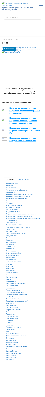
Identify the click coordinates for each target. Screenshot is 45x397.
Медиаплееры (11, 257)
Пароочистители (12, 286)
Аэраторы (9, 201)
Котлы (8, 238)
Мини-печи (10, 266)
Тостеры (9, 323)
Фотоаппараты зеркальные (16, 336)
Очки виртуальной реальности (17, 284)
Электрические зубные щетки (17, 347)
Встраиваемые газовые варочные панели (21, 214)
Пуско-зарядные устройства (16, 294)
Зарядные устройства (14, 225)
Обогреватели (11, 281)
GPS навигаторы (12, 183)
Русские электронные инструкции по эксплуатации (17, 8)
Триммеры (9, 325)
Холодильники (11, 340)
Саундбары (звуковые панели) (17, 301)
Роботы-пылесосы (12, 299)
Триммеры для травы (13, 327)
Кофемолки (10, 244)
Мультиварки (10, 270)
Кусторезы (10, 249)
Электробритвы (11, 351)
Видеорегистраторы (13, 207)
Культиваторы (11, 247)
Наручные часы (11, 275)
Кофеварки (10, 240)
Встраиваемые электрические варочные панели (23, 218)
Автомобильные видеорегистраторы (19, 194)
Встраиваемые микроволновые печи (19, 216)
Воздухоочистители (13, 212)
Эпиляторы (10, 360)
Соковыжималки (12, 307)
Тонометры (10, 321)
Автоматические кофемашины (17, 190)
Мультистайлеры (12, 273)
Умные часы (10, 329)
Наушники (9, 279)
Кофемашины (11, 242)
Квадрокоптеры (11, 231)
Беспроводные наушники (15, 205)
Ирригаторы (10, 229)
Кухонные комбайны (13, 253)
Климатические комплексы (16, 233)
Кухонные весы (11, 251)
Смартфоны (10, 303)
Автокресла (10, 186)
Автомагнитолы (11, 188)
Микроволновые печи (13, 262)
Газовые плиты (11, 220)
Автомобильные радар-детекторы (18, 196)
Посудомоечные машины (15, 292)
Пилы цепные (11, 288)
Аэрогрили (9, 203)
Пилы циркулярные (13, 290)
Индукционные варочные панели (18, 227)
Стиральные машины (13, 310)
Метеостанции (11, 260)
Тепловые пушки (12, 318)
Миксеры (9, 264)
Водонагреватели (12, 210)
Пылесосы (10, 297)
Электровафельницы (13, 353)
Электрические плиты (14, 349)
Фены (8, 331)
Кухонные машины (12, 255)
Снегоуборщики (11, 305)
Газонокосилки (11, 223)
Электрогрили (11, 355)
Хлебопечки (10, 338)
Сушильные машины (13, 312)
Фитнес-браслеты (12, 334)
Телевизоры (10, 314)
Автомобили (10, 192)
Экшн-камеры (11, 344)
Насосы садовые (12, 277)
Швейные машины (12, 342)
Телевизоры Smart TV (14, 316)
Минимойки (10, 268)
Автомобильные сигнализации (17, 199)
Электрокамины (11, 358)
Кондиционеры (11, 236)
